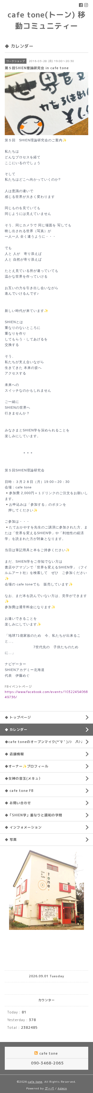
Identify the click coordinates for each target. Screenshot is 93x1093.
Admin (62, 1088)
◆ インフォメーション (23, 827)
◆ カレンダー (16, 729)
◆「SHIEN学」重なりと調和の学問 (33, 815)
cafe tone (35, 1082)
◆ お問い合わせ (18, 803)
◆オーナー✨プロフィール (26, 766)
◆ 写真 (11, 839)
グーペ (49, 1088)
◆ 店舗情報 (14, 754)
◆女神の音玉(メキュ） (23, 778)
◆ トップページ (18, 717)
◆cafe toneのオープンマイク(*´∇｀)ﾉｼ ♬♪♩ (44, 741)
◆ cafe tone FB (19, 790)
